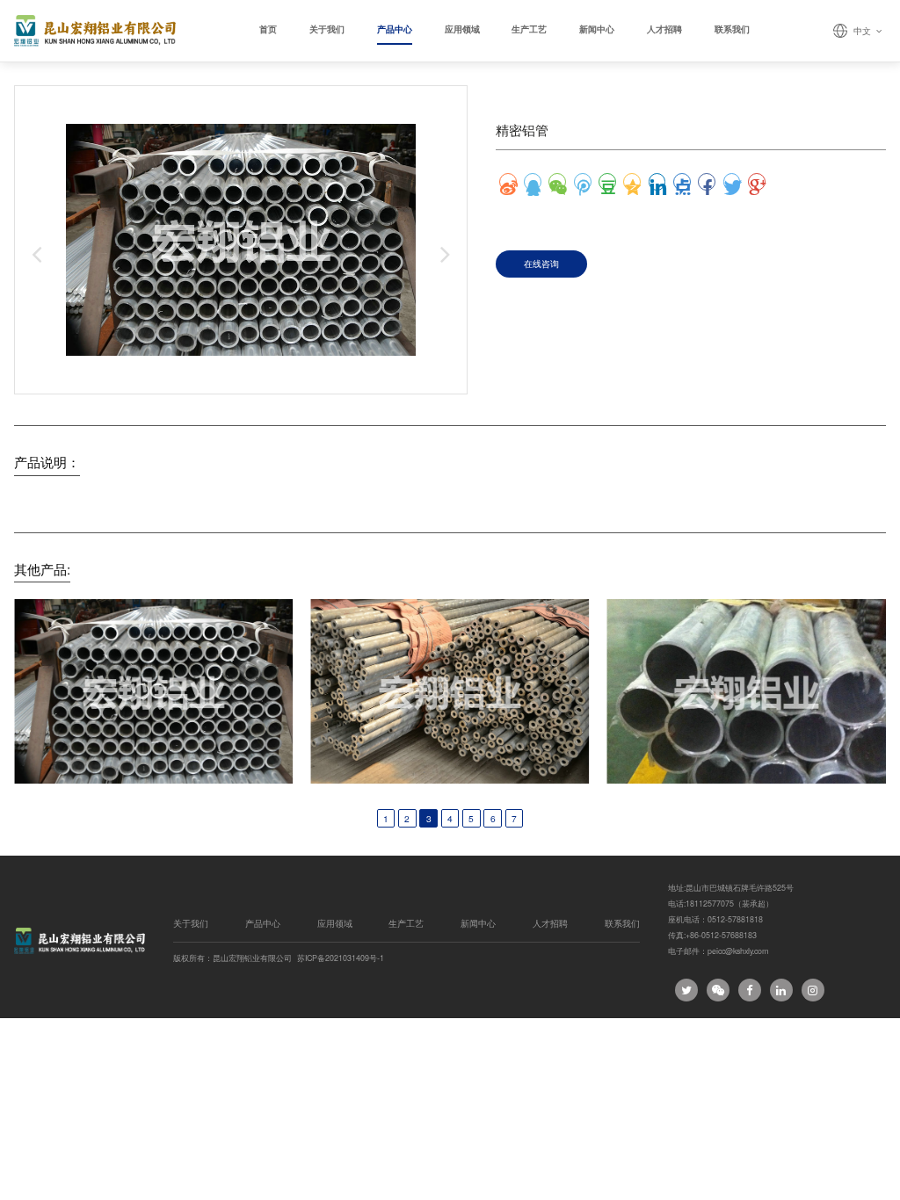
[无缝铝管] (449, 691)
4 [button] (450, 818)
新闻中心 (596, 28)
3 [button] (429, 818)
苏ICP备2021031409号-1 (340, 958)
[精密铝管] (153, 691)
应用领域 (462, 28)
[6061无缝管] (746, 691)
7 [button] (514, 818)
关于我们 (327, 28)
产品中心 (394, 28)
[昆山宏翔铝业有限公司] (95, 30)
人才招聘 (664, 28)
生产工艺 (529, 28)
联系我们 (732, 28)
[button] (36, 254)
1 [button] (385, 818)
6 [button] (493, 818)
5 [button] (471, 818)
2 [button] (407, 818)
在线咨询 (541, 263)
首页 (268, 28)
